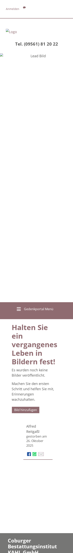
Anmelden (12, 9)
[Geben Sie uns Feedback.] (24, 9)
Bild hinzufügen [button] (25, 410)
